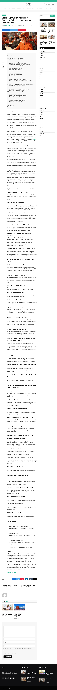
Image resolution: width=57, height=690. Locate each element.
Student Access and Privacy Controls (16, 76)
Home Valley (7, 25)
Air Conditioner (42, 51)
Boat (40, 76)
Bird (40, 74)
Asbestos (41, 59)
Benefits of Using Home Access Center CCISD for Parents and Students (21, 78)
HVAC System (42, 110)
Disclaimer (53, 688)
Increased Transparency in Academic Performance (18, 79)
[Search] (54, 1)
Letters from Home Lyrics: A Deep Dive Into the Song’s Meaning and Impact (28, 586)
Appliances (41, 55)
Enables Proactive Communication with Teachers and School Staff (21, 80)
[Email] (3, 66)
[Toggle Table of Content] (33, 54)
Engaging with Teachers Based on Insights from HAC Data (19, 89)
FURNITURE (51, 8)
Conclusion (11, 106)
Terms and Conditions (46, 688)
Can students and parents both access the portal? (18, 100)
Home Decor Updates (49, 4)
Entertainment (42, 87)
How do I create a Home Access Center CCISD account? (19, 99)
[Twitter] (3, 58)
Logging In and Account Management (16, 74)
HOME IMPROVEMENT (11, 8)
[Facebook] (3, 55)
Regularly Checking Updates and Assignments (17, 86)
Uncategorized (42, 139)
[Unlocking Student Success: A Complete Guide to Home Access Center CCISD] (19, 41)
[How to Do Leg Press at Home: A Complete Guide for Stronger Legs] (43, 24)
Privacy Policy (40, 688)
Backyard (41, 66)
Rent (40, 135)
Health (41, 97)
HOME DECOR (18, 8)
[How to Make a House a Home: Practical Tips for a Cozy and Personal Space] (43, 37)
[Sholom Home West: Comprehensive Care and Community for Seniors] (42, 672)
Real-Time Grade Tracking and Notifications (17, 62)
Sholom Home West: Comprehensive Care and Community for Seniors (50, 673)
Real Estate (42, 131)
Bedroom (41, 72)
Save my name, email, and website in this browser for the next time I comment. (18, 648)
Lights (41, 125)
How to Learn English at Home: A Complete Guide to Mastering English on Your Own (7, 613)
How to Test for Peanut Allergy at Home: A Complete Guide (51, 42)
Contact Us (35, 688)
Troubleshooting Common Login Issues (16, 75)
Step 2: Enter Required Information (15, 69)
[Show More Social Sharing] (27, 30)
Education (41, 85)
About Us (30, 688)
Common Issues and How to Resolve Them (16, 91)
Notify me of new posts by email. (10, 653)
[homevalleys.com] (28, 4)
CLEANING (41, 8)
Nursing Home (42, 127)
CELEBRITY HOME (43, 80)
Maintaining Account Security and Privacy (17, 90)
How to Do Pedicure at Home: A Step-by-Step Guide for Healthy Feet (51, 30)
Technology (42, 137)
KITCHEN (41, 118)
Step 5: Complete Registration (15, 73)
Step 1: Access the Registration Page (16, 68)
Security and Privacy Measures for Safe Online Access (19, 65)
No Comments (30, 25)
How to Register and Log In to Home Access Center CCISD (19, 67)
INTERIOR (24, 8)
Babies (41, 64)
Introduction (10, 55)
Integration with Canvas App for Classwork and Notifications (20, 64)
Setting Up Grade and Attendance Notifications (17, 85)
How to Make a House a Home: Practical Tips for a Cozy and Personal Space (43, 42)
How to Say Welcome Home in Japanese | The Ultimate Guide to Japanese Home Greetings (19, 614)
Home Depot (42, 104)
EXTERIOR (29, 8)
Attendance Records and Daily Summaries (17, 59)
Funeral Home (42, 93)
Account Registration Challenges (15, 94)
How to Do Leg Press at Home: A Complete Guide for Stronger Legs (43, 30)
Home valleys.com (11, 572)
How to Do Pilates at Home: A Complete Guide (49, 679)
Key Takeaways (11, 105)
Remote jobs (42, 133)
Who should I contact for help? (15, 104)
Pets (40, 129)
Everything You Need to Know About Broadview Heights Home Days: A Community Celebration (10, 586)
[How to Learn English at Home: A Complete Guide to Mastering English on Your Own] (7, 607)
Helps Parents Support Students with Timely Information (19, 81)
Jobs (40, 116)
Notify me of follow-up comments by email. (12, 650)
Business (41, 78)
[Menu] (2, 4)
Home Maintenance (43, 108)
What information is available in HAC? (16, 101)
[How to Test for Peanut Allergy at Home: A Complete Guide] (51, 37)
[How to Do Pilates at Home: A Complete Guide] (42, 680)
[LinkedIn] (3, 61)
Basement (41, 68)
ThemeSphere (14, 688)
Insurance (41, 112)
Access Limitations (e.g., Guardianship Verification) (18, 95)
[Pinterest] (3, 63)
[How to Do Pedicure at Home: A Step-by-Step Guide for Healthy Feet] (51, 24)
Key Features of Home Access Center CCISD (16, 58)
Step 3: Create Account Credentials (16, 70)
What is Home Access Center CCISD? (15, 57)
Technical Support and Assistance (15, 96)
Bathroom (41, 70)
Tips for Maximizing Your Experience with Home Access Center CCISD (21, 84)
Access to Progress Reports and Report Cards (18, 63)
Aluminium (41, 53)
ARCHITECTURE (35, 8)
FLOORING (46, 8)
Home (5, 8)
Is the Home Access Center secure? (16, 102)
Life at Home (42, 120)
